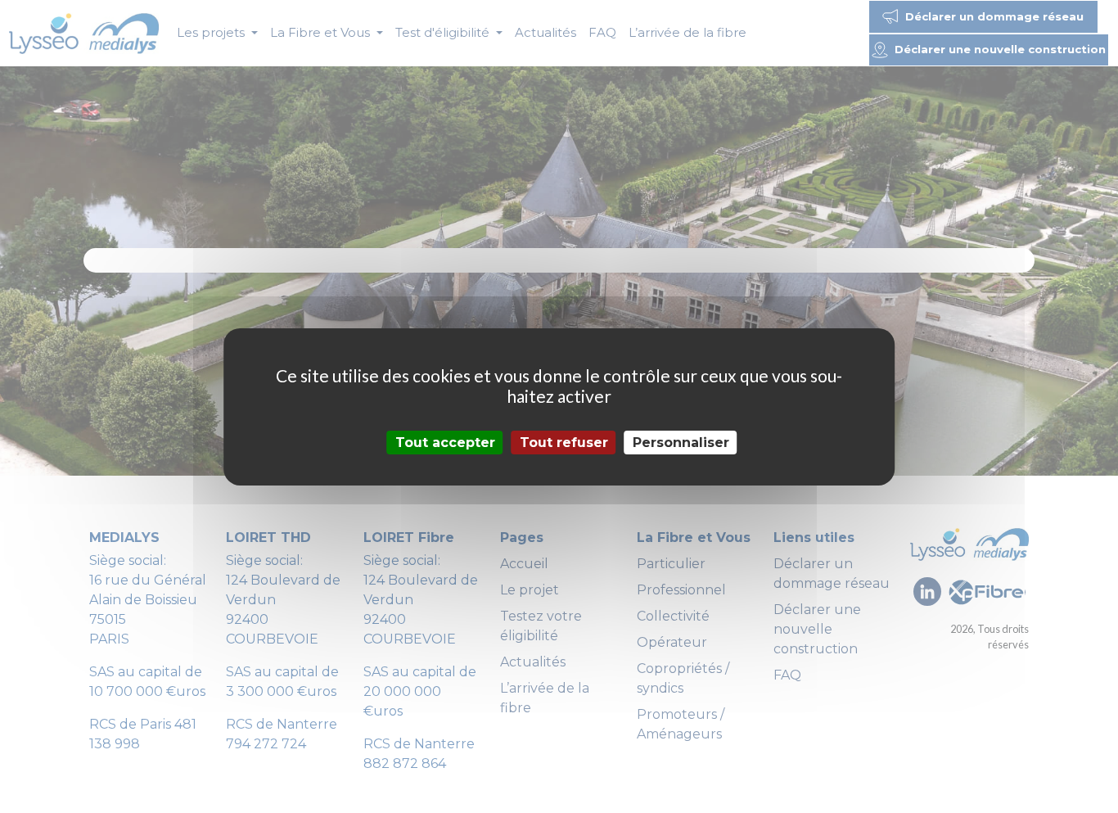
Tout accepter (445, 441)
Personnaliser (681, 441)
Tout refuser (564, 441)
